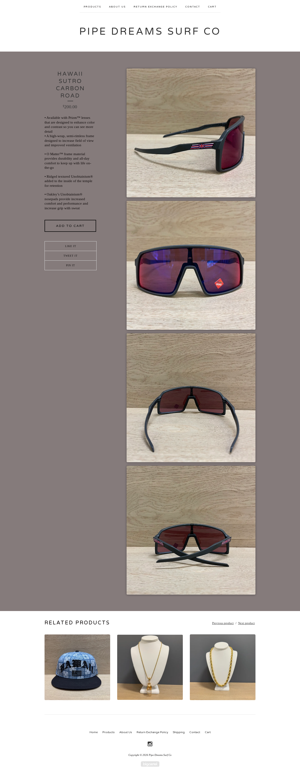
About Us (117, 6)
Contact (192, 6)
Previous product (223, 623)
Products (92, 6)
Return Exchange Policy (155, 6)
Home (94, 732)
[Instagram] (150, 744)
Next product (246, 623)
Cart (212, 6)
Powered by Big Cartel (150, 764)
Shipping (179, 732)
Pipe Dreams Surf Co (150, 32)
